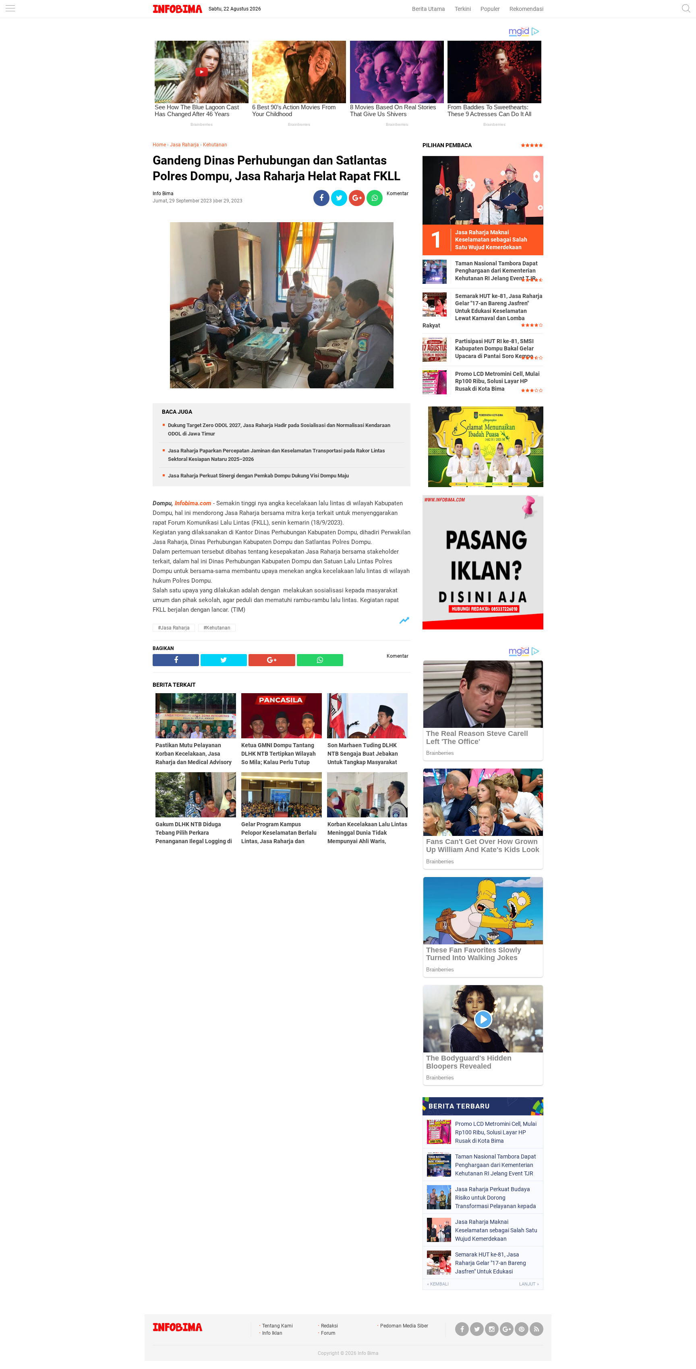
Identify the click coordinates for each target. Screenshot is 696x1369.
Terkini (463, 9)
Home (159, 145)
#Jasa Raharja (174, 628)
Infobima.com (193, 503)
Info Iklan (272, 1333)
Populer (490, 9)
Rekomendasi (526, 9)
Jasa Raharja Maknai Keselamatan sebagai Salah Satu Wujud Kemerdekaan (496, 1230)
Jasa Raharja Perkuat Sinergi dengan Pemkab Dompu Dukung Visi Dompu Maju (258, 476)
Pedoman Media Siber (404, 1326)
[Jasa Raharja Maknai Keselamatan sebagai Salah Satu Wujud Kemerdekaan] (483, 190)
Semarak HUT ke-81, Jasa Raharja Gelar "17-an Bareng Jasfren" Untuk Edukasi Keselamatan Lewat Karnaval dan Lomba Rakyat (483, 311)
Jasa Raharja (184, 145)
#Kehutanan (216, 628)
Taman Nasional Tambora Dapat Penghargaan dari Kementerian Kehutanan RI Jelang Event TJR (496, 270)
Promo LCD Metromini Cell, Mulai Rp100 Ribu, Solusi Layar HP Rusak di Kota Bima (497, 381)
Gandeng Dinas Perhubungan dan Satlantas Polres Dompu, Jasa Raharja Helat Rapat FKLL (276, 168)
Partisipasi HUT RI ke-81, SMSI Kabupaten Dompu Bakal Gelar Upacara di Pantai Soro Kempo (494, 348)
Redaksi (329, 1326)
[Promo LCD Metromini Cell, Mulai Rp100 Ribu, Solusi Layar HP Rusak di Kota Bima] (435, 382)
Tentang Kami (277, 1326)
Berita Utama (428, 9)
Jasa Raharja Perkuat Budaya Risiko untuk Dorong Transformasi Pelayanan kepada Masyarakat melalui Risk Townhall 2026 (495, 1197)
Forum (328, 1333)
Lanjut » (529, 1284)
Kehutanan (215, 145)
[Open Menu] (10, 9)
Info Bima (368, 1353)
